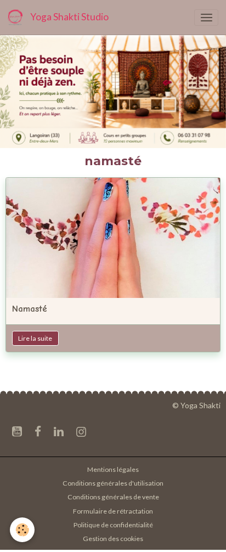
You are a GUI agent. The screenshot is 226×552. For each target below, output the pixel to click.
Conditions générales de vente (113, 497)
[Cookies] (22, 529)
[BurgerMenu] (206, 17)
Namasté (29, 308)
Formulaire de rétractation (113, 511)
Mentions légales (113, 469)
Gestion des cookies (113, 538)
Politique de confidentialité (113, 525)
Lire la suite (35, 338)
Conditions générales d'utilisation (113, 483)
